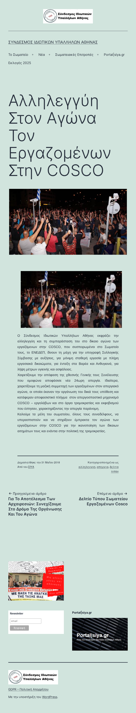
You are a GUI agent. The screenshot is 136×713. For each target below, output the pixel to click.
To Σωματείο (18, 55)
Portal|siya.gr (114, 55)
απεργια (102, 467)
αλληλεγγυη (86, 467)
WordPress (49, 697)
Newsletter (16, 613)
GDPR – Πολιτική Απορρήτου (28, 689)
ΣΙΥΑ (31, 467)
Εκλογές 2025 (19, 63)
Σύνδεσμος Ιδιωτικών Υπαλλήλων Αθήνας (53, 42)
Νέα (41, 55)
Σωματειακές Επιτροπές (74, 55)
